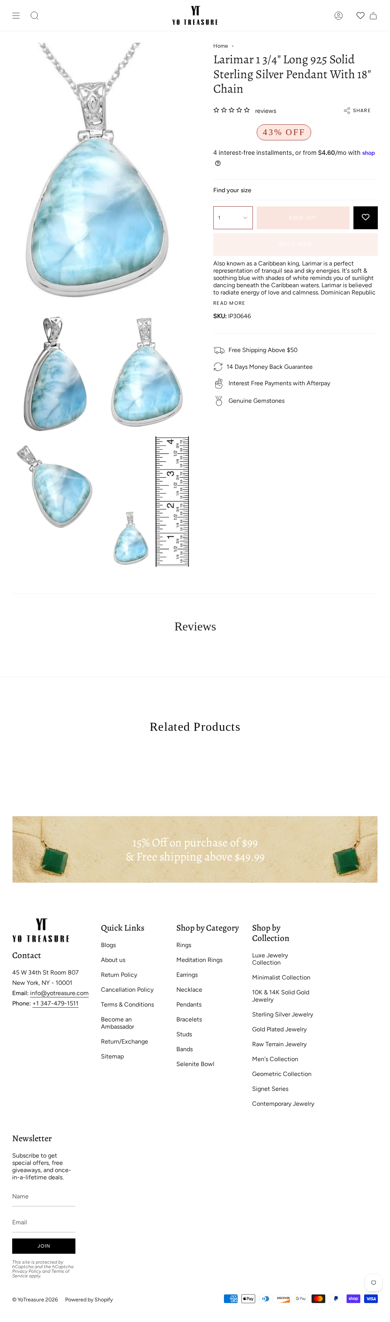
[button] (34, 15)
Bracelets (189, 1019)
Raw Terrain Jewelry (279, 1044)
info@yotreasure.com (59, 993)
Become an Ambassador (117, 1023)
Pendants (188, 1004)
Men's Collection (275, 1059)
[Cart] (373, 15)
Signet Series (270, 1088)
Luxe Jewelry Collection (270, 959)
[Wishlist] (360, 15)
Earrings (187, 974)
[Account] (338, 15)
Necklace (189, 989)
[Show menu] (16, 15)
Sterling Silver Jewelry (282, 1014)
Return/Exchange (124, 1041)
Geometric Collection (282, 1074)
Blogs (108, 945)
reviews (265, 110)
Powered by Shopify (89, 1299)
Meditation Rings (199, 959)
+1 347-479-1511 (55, 1003)
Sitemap (112, 1056)
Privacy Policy (26, 1271)
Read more (229, 303)
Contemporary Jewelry (283, 1103)
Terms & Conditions (127, 1004)
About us (113, 959)
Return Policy (119, 974)
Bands (184, 1049)
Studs (184, 1034)
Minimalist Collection (281, 977)
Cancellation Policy (127, 989)
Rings (183, 945)
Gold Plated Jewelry (279, 1029)
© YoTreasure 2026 (35, 1299)
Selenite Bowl (195, 1064)
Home (220, 46)
